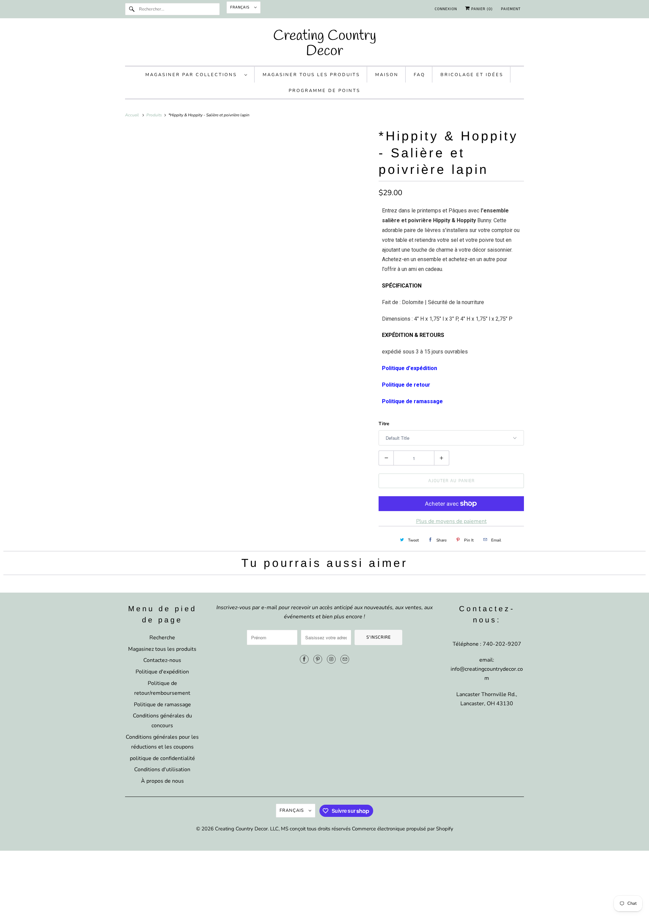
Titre (384, 423)
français (240, 7)
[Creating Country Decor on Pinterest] (317, 659)
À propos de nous (162, 781)
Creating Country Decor (241, 828)
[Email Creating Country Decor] (344, 659)
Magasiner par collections (193, 75)
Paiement (511, 9)
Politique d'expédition (162, 671)
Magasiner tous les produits (311, 75)
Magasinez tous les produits (162, 649)
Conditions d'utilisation (162, 769)
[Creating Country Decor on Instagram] (331, 659)
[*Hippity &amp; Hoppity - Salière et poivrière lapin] (248, 249)
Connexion (446, 9)
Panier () (481, 9)
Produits (154, 115)
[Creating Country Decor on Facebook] (304, 659)
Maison (387, 75)
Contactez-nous (162, 660)
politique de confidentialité (162, 758)
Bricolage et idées (471, 75)
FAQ (419, 75)
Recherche (162, 637)
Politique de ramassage (162, 704)
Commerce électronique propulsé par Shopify (402, 828)
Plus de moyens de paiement (451, 521)
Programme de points (324, 91)
